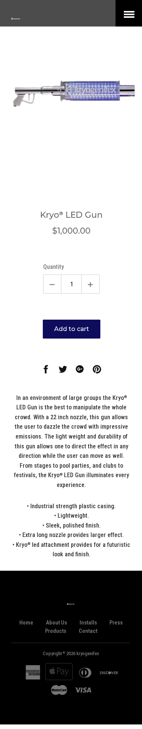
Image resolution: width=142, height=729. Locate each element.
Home (26, 622)
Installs (88, 622)
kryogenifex (87, 653)
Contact (88, 631)
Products (55, 631)
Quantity (53, 266)
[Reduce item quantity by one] (52, 284)
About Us (56, 622)
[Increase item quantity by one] (90, 284)
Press (116, 622)
